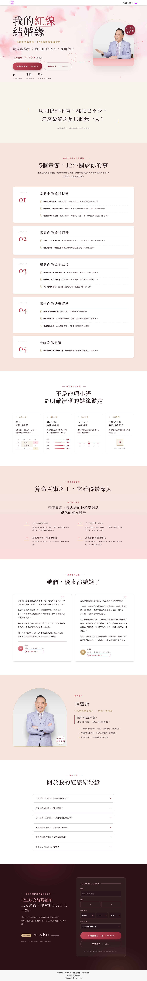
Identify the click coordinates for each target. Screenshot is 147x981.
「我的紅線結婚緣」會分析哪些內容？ (52, 798)
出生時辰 (83, 921)
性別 (82, 900)
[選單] (136, 3)
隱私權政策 (76, 973)
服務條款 (68, 973)
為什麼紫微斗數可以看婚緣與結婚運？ (52, 827)
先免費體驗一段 (101, 935)
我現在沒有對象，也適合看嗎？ (49, 808)
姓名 (82, 889)
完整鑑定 (58, 66)
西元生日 (83, 910)
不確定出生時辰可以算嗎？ (47, 846)
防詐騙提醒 (86, 973)
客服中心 (60, 973)
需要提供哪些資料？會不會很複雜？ (51, 837)
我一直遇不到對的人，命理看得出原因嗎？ (54, 817)
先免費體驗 (27, 66)
